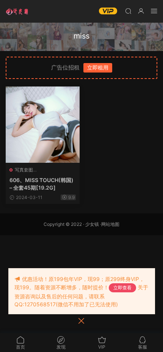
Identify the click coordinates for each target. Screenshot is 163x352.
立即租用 (97, 67)
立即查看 (122, 287)
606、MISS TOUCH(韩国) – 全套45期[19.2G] (41, 184)
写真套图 (24, 170)
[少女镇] (17, 11)
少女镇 (92, 224)
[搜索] (128, 10)
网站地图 (110, 224)
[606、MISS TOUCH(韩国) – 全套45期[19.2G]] (43, 124)
